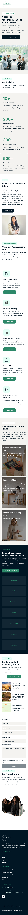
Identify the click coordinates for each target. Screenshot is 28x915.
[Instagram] (3, 896)
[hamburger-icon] (25, 4)
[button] (2, 58)
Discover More (9, 292)
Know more (7, 210)
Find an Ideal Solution (9, 570)
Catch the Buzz (13, 676)
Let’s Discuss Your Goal (10, 37)
